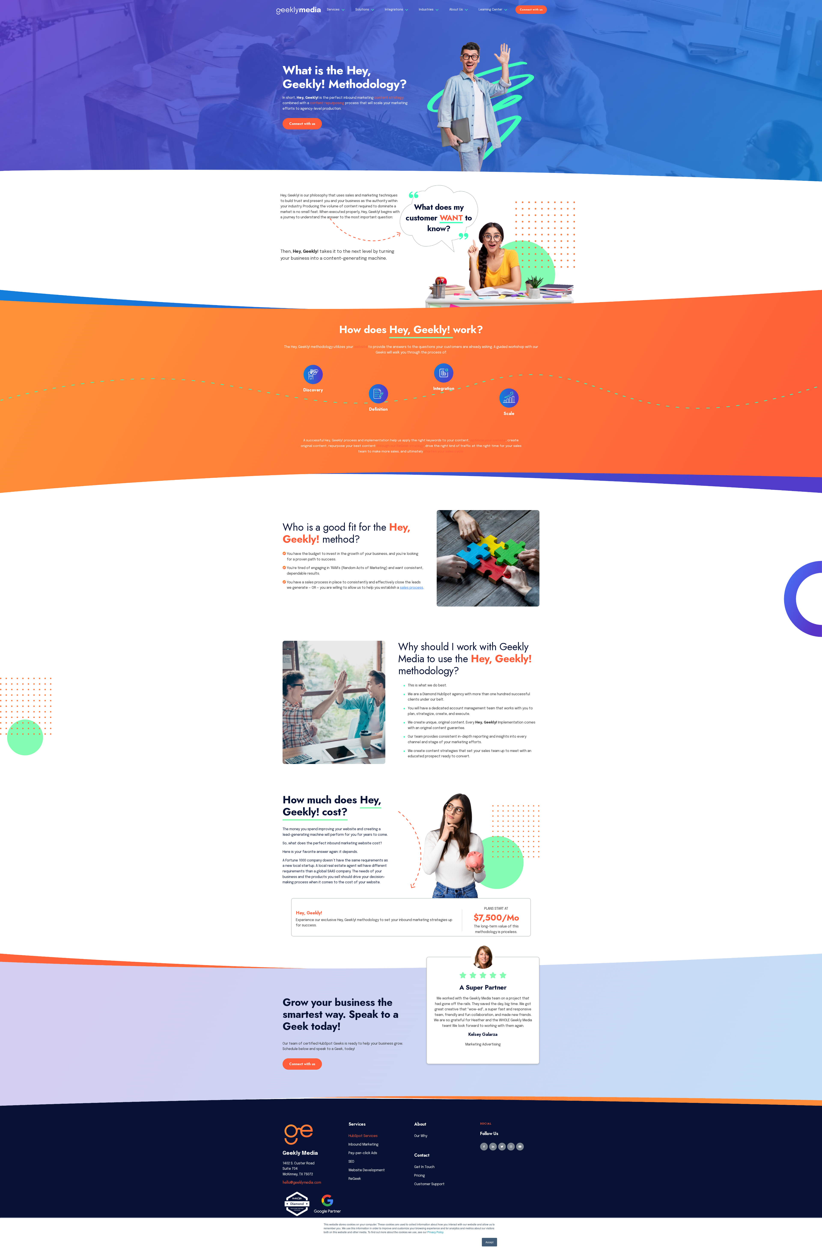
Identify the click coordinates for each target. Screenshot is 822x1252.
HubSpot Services (363, 1136)
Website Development (366, 1170)
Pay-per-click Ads (362, 1153)
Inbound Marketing (363, 1144)
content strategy (389, 98)
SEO (351, 1162)
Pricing (419, 1175)
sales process (411, 588)
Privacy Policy (435, 1232)
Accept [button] (489, 1242)
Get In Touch (424, 1167)
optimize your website (488, 440)
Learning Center (491, 9)
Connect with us (531, 9)
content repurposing (327, 103)
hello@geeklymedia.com (302, 1182)
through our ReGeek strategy (400, 446)
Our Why (420, 1136)
